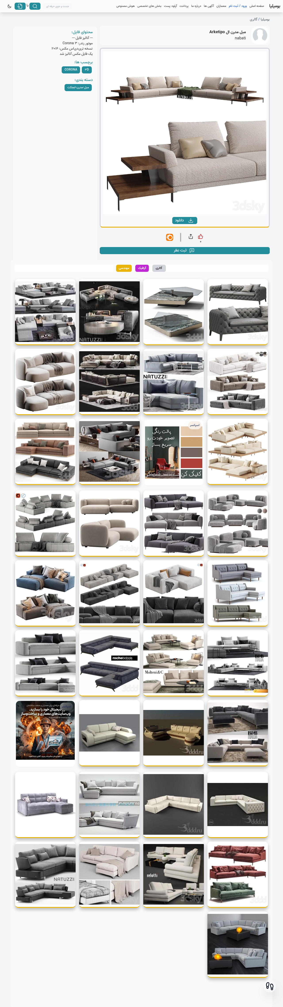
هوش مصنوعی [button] (125, 6)
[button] (270, 986)
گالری (253, 19)
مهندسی (124, 268)
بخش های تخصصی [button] (149, 6)
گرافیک (142, 268)
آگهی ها (209, 6)
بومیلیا (265, 19)
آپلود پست (170, 6)
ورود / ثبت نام (238, 6)
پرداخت (184, 6)
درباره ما (196, 6)
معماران (221, 6)
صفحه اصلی (256, 6)
